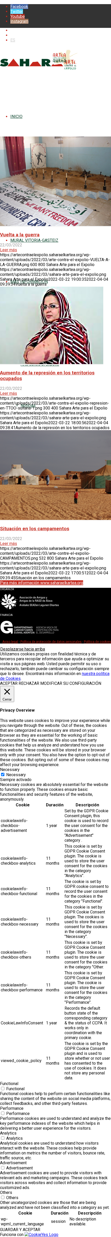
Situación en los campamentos (34, 529)
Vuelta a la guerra (19, 235)
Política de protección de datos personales (51, 642)
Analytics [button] (8, 1133)
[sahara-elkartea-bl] (29, 608)
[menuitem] (60, 30)
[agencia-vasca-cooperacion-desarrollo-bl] (29, 634)
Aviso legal (10, 642)
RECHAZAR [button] (29, 683)
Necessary (16, 774)
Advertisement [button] (13, 1162)
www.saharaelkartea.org (31, 30)
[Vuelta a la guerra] (55, 224)
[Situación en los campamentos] (55, 518)
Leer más (8, 249)
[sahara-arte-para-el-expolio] (38, 71)
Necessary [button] (10, 769)
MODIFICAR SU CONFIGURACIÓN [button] (70, 683)
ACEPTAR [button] (9, 683)
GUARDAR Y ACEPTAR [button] (20, 1229)
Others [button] (6, 1192)
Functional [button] (9, 1083)
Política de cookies (97, 642)
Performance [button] (11, 1108)
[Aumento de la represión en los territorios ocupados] (51, 362)
